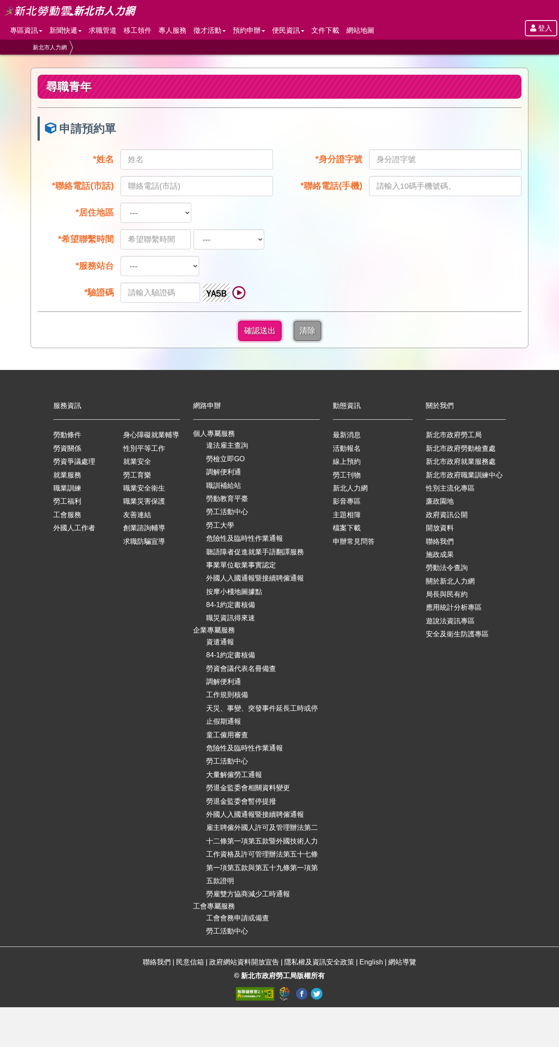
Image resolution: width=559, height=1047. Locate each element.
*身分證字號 (338, 159)
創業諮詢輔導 (144, 528)
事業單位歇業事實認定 (241, 565)
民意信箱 (191, 962)
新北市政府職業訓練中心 (464, 475)
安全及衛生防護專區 (457, 634)
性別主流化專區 (450, 488)
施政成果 (440, 554)
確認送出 (260, 330)
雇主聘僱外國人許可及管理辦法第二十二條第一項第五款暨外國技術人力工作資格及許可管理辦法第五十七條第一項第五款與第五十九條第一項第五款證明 (262, 854)
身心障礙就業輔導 (151, 435)
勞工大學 (220, 525)
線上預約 (347, 461)
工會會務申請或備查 (237, 918)
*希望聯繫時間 (86, 239)
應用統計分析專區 (454, 607)
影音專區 (347, 501)
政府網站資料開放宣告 (244, 962)
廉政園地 (440, 501)
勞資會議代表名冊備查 (241, 668)
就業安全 (137, 461)
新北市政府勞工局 (454, 435)
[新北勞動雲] (38, 11)
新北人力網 (350, 488)
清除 (307, 330)
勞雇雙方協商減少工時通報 (248, 894)
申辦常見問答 (354, 541)
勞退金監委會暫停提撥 (241, 801)
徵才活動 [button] (207, 30)
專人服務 (172, 30)
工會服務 (67, 514)
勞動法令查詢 (447, 567)
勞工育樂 (137, 475)
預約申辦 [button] (247, 30)
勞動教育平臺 (227, 498)
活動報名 (347, 448)
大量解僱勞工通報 (234, 774)
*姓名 (103, 159)
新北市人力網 (50, 47)
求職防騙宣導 (144, 541)
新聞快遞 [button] (63, 30)
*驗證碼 (99, 292)
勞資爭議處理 (74, 461)
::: (2, 5)
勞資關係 (67, 448)
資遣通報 (220, 642)
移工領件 (138, 30)
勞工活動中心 (227, 511)
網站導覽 (402, 962)
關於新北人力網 (450, 581)
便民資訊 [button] (286, 30)
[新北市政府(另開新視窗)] (285, 993)
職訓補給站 (223, 485)
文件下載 (325, 30)
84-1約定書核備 (230, 604)
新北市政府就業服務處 (461, 461)
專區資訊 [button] (24, 30)
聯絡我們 (440, 541)
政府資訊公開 (447, 514)
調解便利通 (223, 472)
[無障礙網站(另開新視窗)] (256, 993)
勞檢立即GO (225, 459)
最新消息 (347, 435)
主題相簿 (347, 514)
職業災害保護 (144, 501)
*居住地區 (95, 212)
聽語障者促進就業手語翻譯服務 (255, 552)
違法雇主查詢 (227, 445)
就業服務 (67, 475)
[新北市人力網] (105, 11)
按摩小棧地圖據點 (234, 591)
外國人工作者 (74, 528)
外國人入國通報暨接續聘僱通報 (255, 578)
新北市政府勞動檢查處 (461, 448)
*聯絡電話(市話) (83, 185)
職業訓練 (67, 488)
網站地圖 (360, 30)
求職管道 (103, 30)
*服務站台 (95, 265)
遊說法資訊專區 (450, 621)
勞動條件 (67, 435)
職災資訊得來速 (230, 618)
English (371, 962)
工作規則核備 (227, 694)
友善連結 (137, 514)
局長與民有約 (447, 594)
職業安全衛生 (144, 488)
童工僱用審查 (227, 735)
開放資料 (440, 528)
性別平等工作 (144, 448)
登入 (544, 28)
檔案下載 (347, 528)
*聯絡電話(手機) (331, 185)
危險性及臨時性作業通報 (244, 538)
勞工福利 (67, 501)
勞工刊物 (347, 475)
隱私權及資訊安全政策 (319, 962)
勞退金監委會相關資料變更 (248, 787)
